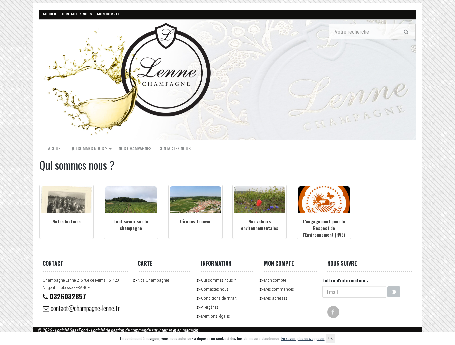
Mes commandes (279, 289)
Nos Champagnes (135, 148)
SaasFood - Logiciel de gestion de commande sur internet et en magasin (134, 330)
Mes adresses (275, 298)
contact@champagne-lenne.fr (84, 308)
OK (393, 291)
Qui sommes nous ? (89, 148)
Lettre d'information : (345, 280)
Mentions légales (215, 316)
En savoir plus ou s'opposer (303, 338)
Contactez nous (174, 148)
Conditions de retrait (219, 298)
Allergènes (209, 307)
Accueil (55, 148)
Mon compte (275, 280)
